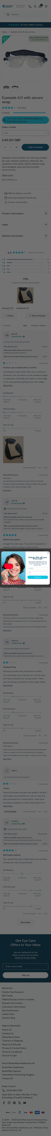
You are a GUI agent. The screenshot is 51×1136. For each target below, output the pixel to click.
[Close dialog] (48, 553)
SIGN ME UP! (37, 577)
